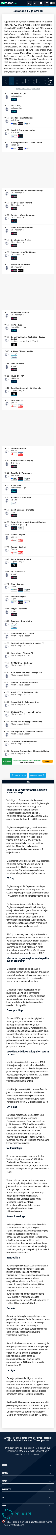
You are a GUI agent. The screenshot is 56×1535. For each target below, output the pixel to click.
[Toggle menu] (46, 3)
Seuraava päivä (36, 775)
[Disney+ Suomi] (14, 357)
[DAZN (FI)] (14, 345)
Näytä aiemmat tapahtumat (28, 88)
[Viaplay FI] (21, 123)
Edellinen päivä (20, 775)
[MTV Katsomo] (21, 406)
